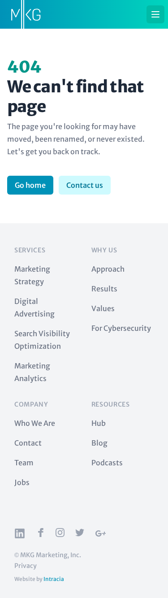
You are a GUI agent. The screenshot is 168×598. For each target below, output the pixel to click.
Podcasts (107, 462)
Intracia (53, 579)
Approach (108, 268)
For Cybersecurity (121, 328)
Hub (98, 423)
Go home (30, 185)
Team (24, 462)
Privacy (25, 566)
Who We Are (34, 423)
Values (103, 308)
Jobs (22, 482)
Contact (28, 442)
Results (104, 288)
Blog (99, 442)
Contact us (84, 185)
